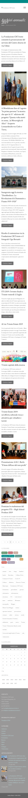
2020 (3, 683)
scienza (17, 615)
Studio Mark (11, 795)
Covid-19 (17, 579)
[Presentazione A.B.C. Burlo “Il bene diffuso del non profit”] (14, 450)
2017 (15, 683)
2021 (24, 680)
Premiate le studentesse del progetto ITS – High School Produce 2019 (12, 509)
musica (17, 608)
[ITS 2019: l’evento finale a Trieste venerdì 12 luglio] (14, 279)
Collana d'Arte (19, 575)
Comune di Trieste (8, 579)
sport (11, 622)
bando (4, 575)
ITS (11, 597)
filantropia (5, 586)
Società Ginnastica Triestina (10, 619)
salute (10, 615)
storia (17, 622)
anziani (4, 571)
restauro (5, 615)
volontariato (6, 637)
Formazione (18, 556)
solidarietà (5, 622)
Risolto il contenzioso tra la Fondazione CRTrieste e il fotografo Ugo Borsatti (12, 236)
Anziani (10, 553)
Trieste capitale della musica (13, 365)
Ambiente (4, 553)
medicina (10, 600)
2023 (16, 680)
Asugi (15, 571)
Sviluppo (4, 562)
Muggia (13, 604)
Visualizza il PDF (5, 720)
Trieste (23, 622)
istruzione (5, 597)
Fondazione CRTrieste (8, 556)
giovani (22, 589)
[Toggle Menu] (24, 7)
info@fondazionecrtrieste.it (11, 708)
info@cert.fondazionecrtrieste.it (11, 710)
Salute (8, 559)
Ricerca (4, 559)
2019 (7, 683)
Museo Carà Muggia (8, 608)
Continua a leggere (7, 65)
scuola (22, 615)
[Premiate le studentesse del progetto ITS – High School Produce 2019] (14, 495)
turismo (5, 629)
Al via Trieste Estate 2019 (12, 324)
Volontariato (11, 562)
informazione (14, 593)
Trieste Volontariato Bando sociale (12, 626)
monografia (6, 604)
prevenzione (17, 611)
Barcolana (10, 575)
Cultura (16, 553)
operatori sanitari (7, 611)
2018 (11, 683)
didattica (11, 582)
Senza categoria (15, 559)
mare (4, 600)
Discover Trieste (20, 582)
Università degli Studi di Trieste (11, 633)
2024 (12, 680)
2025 (7, 680)
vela (23, 633)
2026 (3, 680)
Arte (10, 571)
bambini (21, 571)
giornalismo (14, 589)
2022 (20, 680)
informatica (6, 593)
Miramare (17, 600)
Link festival (18, 597)
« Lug (2, 671)
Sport (21, 559)
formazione (6, 589)
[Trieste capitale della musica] (14, 356)
